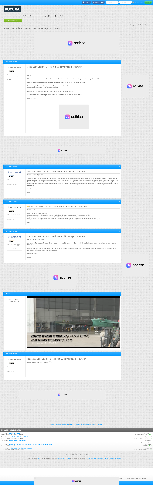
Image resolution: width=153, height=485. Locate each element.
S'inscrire (86, 2)
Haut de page (142, 478)
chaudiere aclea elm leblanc (17, 440)
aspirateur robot (103, 458)
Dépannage (43, 16)
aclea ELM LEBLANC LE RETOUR (18, 437)
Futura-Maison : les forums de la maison (26, 16)
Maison (39, 458)
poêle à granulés (114, 458)
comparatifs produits (63, 458)
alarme (121, 458)
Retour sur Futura (98, 2)
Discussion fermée (13, 21)
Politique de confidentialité (131, 478)
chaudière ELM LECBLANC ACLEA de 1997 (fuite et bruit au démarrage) (30, 444)
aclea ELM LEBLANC (15, 433)
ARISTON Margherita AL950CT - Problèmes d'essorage (86, 424)
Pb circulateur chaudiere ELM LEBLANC (20, 448)
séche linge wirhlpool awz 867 (60, 424)
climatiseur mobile (92, 458)
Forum (10, 16)
